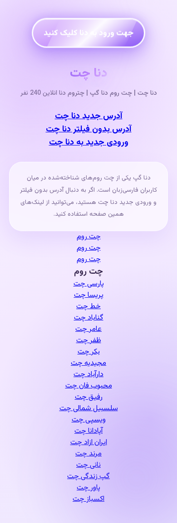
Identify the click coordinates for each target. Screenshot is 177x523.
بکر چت (89, 352)
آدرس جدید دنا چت (89, 116)
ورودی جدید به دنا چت (88, 142)
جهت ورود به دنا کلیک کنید (88, 33)
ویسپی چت (89, 420)
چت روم (89, 236)
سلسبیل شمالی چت (88, 408)
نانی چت (88, 465)
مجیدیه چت (88, 363)
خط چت (88, 306)
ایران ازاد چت (88, 442)
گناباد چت (88, 318)
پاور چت (88, 488)
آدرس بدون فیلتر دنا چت (89, 129)
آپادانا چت (88, 431)
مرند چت (88, 454)
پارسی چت (89, 284)
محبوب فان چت (88, 386)
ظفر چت (88, 340)
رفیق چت (89, 397)
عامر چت (88, 329)
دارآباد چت (88, 374)
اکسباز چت (88, 499)
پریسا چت (88, 295)
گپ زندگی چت (88, 476)
